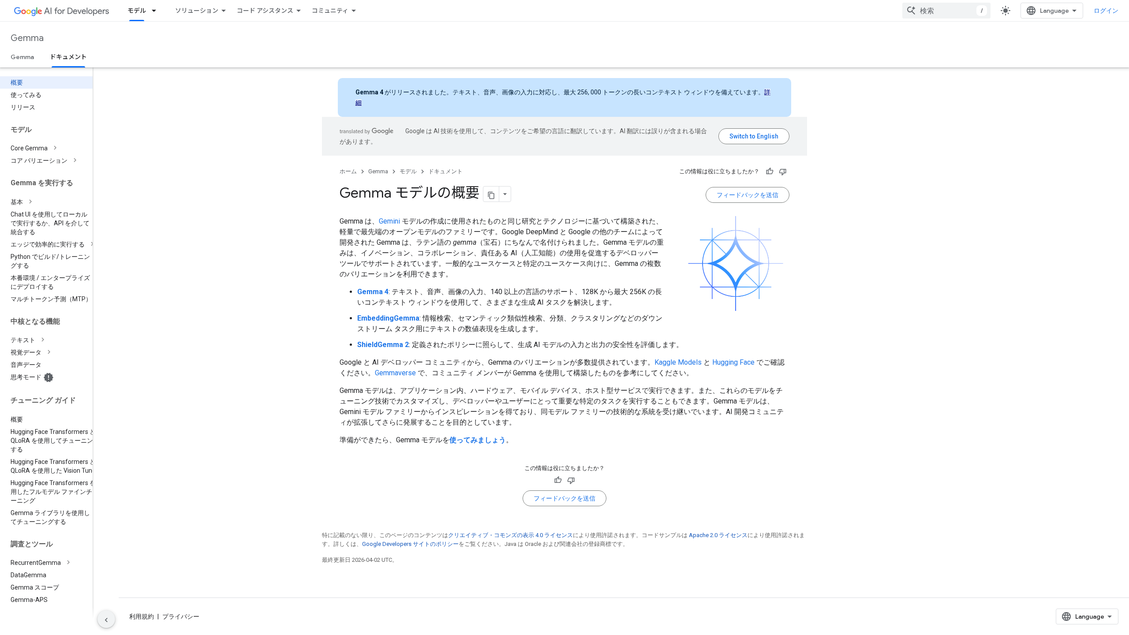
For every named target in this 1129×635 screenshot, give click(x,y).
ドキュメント (68, 57)
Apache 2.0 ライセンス (718, 535)
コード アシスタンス (265, 11)
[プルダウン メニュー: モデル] (156, 10)
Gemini (389, 221)
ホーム (348, 171)
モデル (136, 11)
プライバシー (180, 616)
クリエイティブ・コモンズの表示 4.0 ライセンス (510, 535)
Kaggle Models (678, 362)
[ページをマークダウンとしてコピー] (491, 194)
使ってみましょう (477, 440)
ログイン (1106, 10)
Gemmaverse (395, 373)
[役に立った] (769, 171)
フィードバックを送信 (747, 194)
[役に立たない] (782, 171)
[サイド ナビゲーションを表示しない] (106, 619)
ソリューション (196, 11)
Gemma (27, 38)
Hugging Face (733, 362)
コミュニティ (330, 11)
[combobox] (946, 11)
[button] (53, 148)
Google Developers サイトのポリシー (410, 544)
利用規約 (141, 616)
